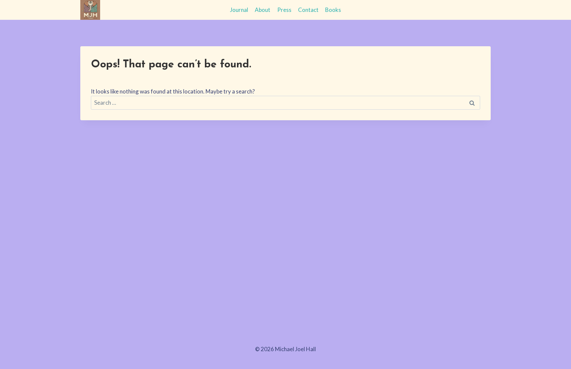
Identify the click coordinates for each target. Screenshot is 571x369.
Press (284, 9)
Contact (308, 9)
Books (333, 9)
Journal (239, 9)
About (262, 9)
